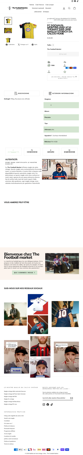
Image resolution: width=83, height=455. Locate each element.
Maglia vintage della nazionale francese (15, 391)
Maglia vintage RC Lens (10, 404)
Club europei (49, 5)
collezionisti (38, 12)
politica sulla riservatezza (11, 438)
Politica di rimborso (9, 426)
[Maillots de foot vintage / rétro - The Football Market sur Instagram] (44, 404)
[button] (13, 151)
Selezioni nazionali (38, 8)
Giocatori (48, 8)
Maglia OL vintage (9, 399)
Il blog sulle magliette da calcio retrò (14, 415)
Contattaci (7, 421)
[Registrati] (71, 398)
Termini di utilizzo (9, 444)
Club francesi (39, 5)
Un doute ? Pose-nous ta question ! (63, 77)
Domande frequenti (9, 428)
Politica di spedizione (10, 441)
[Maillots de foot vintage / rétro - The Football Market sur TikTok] (52, 404)
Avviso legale (7, 433)
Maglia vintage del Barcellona (12, 401)
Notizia (31, 5)
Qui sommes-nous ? (24, 272)
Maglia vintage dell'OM (10, 396)
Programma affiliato (9, 431)
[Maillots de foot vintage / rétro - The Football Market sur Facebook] (48, 404)
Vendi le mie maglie (9, 418)
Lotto (50, 22)
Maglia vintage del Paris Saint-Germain (15, 394)
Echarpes (46, 12)
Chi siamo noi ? (8, 423)
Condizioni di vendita (10, 436)
